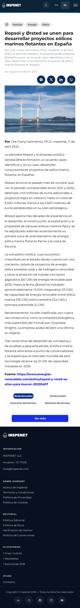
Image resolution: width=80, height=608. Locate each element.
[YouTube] (62, 600)
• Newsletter (11, 558)
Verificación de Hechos (18, 530)
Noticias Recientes (57, 403)
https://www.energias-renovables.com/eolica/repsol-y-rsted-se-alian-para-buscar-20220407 (36, 379)
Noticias (17, 24)
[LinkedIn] (18, 600)
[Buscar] (46, 5)
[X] (29, 600)
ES (65, 5)
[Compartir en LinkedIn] (61, 79)
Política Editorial (14, 520)
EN (56, 5)
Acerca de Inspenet (15, 487)
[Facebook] (40, 600)
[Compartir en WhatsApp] (71, 79)
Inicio (7, 24)
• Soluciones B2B (14, 564)
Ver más (40, 418)
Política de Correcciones (19, 535)
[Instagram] (51, 600)
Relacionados (23, 396)
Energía (32, 24)
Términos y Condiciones (18, 492)
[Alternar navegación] (75, 5)
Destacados (58, 396)
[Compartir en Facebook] (41, 79)
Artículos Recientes (23, 403)
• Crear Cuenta (12, 553)
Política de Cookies (15, 502)
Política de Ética (13, 525)
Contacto (9, 582)
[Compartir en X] (51, 79)
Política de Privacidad (17, 497)
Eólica (45, 24)
